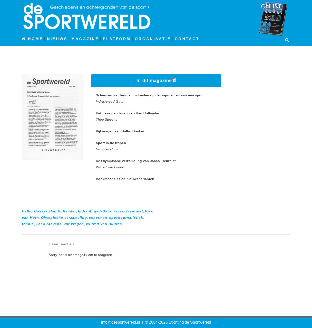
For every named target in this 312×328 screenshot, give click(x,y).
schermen (98, 217)
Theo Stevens (49, 224)
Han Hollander (62, 211)
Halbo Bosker (34, 211)
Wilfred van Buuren (104, 224)
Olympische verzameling (64, 217)
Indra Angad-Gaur (94, 211)
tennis (28, 224)
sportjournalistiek (126, 217)
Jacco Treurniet (128, 211)
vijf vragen (74, 224)
